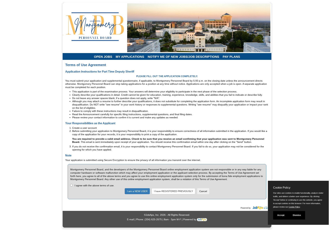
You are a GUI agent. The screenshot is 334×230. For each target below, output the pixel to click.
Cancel (203, 191)
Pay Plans (231, 56)
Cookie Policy (294, 207)
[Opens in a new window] (202, 219)
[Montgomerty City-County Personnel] (93, 17)
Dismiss (297, 215)
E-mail (130, 219)
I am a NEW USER (137, 191)
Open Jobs (103, 56)
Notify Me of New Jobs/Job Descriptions (183, 56)
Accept (280, 215)
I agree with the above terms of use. (94, 185)
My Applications (130, 56)
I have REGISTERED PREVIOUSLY (173, 191)
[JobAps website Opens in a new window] (261, 208)
